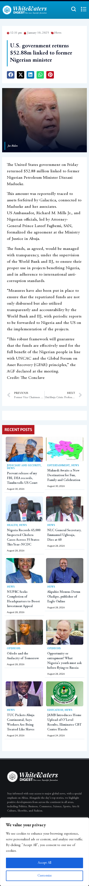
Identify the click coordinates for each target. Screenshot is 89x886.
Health (12, 525)
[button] (10, 75)
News (11, 468)
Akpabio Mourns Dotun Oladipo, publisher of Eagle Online (63, 596)
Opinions (13, 648)
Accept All (44, 863)
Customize (44, 875)
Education (55, 710)
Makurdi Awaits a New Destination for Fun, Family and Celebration (63, 475)
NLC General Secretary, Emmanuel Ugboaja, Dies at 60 (64, 535)
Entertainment (58, 465)
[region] (44, 851)
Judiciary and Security (24, 465)
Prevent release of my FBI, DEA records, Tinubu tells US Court (22, 478)
